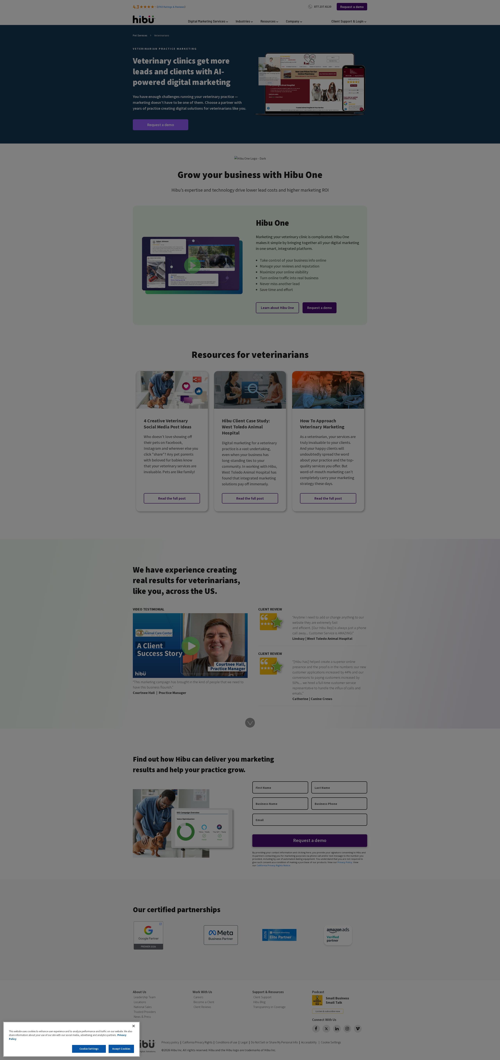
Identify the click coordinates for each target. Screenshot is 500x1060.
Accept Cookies (121, 1048)
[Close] (133, 1026)
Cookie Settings (89, 1048)
